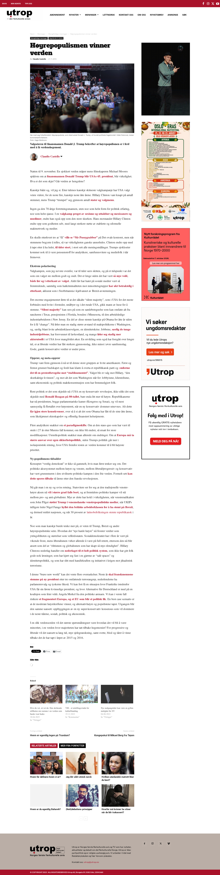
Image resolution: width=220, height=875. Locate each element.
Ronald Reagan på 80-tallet (62, 396)
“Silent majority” (50, 309)
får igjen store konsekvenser (47, 411)
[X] (161, 844)
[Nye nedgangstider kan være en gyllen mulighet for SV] (117, 694)
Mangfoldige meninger (57, 34)
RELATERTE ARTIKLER (44, 745)
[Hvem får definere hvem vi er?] (46, 763)
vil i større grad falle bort (63, 492)
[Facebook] (144, 844)
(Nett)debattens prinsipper (79, 809)
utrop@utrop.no (91, 862)
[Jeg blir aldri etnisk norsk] (82, 763)
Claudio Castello (39, 59)
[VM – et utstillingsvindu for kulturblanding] (81, 694)
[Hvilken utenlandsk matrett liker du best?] (118, 763)
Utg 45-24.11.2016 (56, 38)
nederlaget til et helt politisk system (86, 551)
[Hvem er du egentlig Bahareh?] (46, 795)
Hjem (32, 34)
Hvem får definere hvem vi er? (45, 777)
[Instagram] (152, 844)
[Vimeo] (169, 844)
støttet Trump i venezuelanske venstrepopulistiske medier (83, 502)
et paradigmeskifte (75, 425)
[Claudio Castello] (36, 157)
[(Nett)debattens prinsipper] (82, 795)
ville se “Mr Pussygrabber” (81, 237)
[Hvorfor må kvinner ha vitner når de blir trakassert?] (118, 795)
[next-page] (86, 818)
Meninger (41, 34)
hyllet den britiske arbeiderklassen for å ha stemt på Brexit (97, 507)
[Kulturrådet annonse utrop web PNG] (165, 299)
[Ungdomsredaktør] (165, 379)
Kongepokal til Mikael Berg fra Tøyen (114, 735)
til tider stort (62, 247)
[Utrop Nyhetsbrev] (165, 458)
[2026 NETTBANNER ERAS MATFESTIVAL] (165, 220)
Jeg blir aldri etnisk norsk (79, 777)
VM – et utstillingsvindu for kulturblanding (77, 709)
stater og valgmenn (102, 200)
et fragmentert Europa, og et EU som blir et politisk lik (72, 599)
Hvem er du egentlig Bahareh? (45, 809)
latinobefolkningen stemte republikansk (109, 512)
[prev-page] (81, 818)
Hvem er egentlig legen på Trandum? (50, 735)
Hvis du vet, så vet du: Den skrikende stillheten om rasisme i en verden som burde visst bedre (46, 711)
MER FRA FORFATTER (72, 745)
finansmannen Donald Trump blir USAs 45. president (80, 176)
